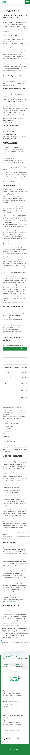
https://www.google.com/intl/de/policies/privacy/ (15, 532)
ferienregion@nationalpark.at (12, 693)
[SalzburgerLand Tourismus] (5, 738)
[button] (27, 2)
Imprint (9, 31)
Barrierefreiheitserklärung (8, 732)
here (12, 313)
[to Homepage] (3, 2)
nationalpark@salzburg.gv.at (12, 722)
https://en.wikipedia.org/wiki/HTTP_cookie (13, 302)
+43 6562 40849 (9, 720)
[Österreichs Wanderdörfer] (18, 738)
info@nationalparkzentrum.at (12, 706)
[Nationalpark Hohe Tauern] (12, 738)
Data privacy (18, 732)
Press (13, 730)
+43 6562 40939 (9, 691)
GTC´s (17, 730)
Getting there (8, 730)
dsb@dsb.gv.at (12, 601)
